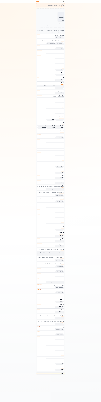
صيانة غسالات (63, 29)
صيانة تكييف (52, 29)
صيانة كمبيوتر (38, 331)
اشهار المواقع (38, 326)
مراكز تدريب (47, 29)
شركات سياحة (62, 316)
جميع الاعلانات (49, 1)
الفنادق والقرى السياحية (39, 284)
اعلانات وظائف (62, 84)
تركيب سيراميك (52, 30)
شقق (62, 124)
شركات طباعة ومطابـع (48, 30)
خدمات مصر (52, 1)
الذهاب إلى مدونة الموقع (58, 6)
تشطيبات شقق (44, 29)
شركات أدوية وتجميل (42, 30)
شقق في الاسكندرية (61, 132)
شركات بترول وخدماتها (39, 289)
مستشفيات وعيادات (39, 134)
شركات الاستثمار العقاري (62, 30)
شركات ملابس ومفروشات (55, 30)
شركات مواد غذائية (39, 30)
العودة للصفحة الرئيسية (62, 6)
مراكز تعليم (59, 30)
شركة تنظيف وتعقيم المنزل (59, 29)
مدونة (46, 1)
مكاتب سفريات (50, 29)
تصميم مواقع (45, 30)
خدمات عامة (38, 45)
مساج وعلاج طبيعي (55, 29)
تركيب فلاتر (42, 29)
